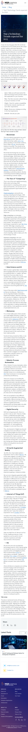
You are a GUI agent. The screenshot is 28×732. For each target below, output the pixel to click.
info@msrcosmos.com (13, 665)
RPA (5, 374)
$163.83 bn (7, 139)
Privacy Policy (18, 712)
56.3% (13, 144)
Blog (10, 7)
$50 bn (7, 491)
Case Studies (18, 693)
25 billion (16, 512)
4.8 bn (17, 552)
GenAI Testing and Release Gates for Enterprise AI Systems (13, 653)
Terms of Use (18, 714)
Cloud (2, 696)
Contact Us (10, 670)
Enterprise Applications (6, 700)
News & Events (4, 712)
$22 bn (22, 454)
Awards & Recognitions (7, 716)
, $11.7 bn (20, 141)
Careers (3, 714)
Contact (17, 709)
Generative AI (4, 693)
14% (25, 285)
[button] (21, 2)
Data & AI (3, 691)
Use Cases (17, 696)
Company (3, 709)
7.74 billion (23, 507)
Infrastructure (4, 702)
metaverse (15, 319)
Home (4, 7)
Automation (4, 698)
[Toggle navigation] (25, 2)
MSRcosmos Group (12, 727)
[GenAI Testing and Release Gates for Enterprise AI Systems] (14, 642)
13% (23, 559)
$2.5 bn (23, 262)
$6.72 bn (24, 224)
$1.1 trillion (13, 556)
